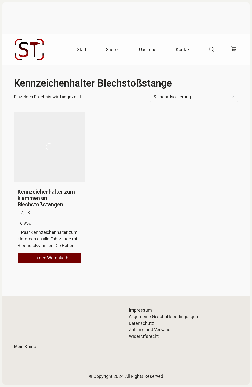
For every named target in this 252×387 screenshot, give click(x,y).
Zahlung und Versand (149, 329)
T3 (27, 212)
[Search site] (211, 49)
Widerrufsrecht (144, 336)
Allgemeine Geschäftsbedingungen (163, 316)
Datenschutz (141, 323)
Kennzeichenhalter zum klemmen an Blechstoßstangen (46, 198)
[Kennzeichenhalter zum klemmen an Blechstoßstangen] (49, 147)
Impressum (140, 310)
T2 (20, 212)
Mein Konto (25, 346)
